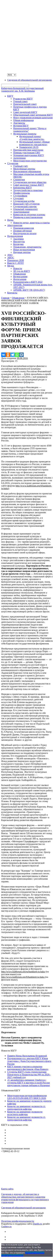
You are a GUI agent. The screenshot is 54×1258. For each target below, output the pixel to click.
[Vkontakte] (3, 354)
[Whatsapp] (17, 354)
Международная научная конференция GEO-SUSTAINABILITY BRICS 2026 (27, 1096)
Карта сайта (7, 1189)
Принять (29, 1252)
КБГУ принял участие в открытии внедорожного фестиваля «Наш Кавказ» (27, 1067)
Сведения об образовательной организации (23, 1207)
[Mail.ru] (21, 354)
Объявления (18, 298)
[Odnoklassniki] (8, 354)
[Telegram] (12, 354)
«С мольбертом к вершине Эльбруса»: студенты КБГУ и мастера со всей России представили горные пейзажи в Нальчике (28, 1083)
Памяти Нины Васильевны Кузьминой (27, 1055)
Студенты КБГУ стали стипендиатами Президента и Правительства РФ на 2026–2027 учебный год (29, 1075)
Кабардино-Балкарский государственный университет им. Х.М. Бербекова (22, 89)
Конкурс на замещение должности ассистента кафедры (24, 1113)
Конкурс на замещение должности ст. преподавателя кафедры (26, 1107)
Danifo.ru (37, 1224)
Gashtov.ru (6, 1226)
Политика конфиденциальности (17, 1221)
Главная (5, 298)
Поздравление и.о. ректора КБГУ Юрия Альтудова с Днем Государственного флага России (29, 1061)
